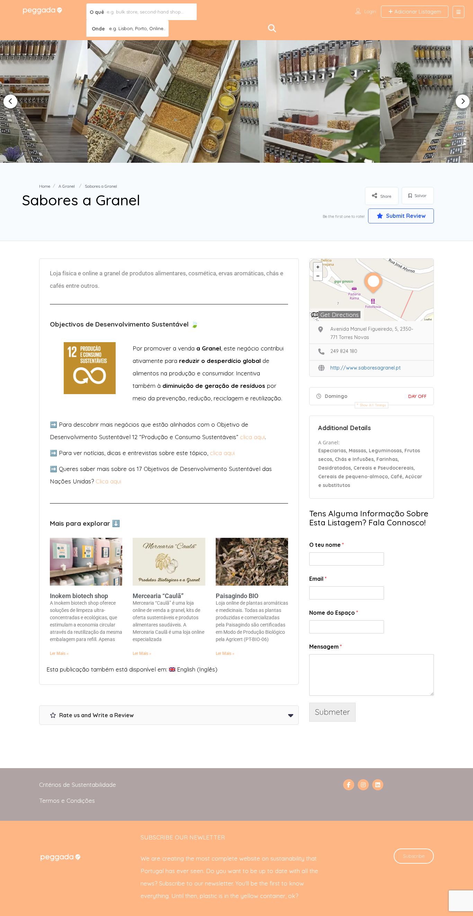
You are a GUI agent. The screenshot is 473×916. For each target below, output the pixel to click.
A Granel (67, 186)
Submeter (332, 712)
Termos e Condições (67, 800)
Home (44, 186)
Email (318, 578)
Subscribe (414, 856)
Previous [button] (10, 101)
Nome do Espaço (333, 612)
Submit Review (405, 215)
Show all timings (373, 405)
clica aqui (252, 437)
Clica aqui (108, 481)
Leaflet (428, 319)
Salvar (420, 195)
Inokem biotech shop (79, 595)
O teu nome (326, 544)
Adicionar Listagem (417, 11)
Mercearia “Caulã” (158, 595)
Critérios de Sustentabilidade (77, 784)
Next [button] (462, 101)
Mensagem (325, 646)
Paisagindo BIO (237, 595)
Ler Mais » (59, 653)
